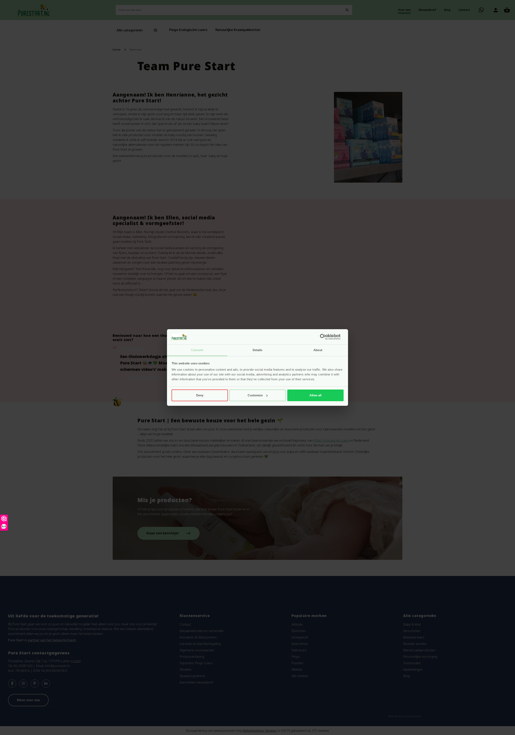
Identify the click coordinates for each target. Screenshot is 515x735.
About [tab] (317, 350)
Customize (255, 395)
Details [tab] (258, 350)
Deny (199, 395)
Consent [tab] (197, 350)
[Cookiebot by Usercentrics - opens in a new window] (326, 337)
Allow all (315, 395)
